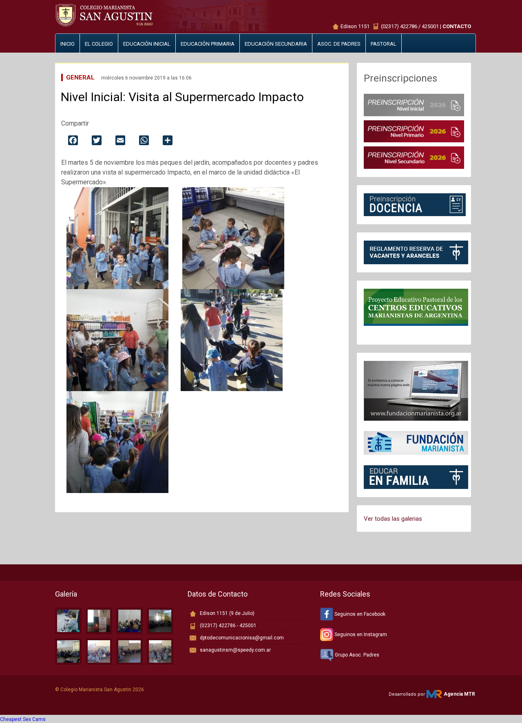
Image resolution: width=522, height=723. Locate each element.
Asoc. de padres (339, 44)
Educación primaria (207, 44)
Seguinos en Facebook (359, 614)
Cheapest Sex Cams (23, 719)
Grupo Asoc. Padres (356, 655)
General (80, 77)
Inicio (67, 44)
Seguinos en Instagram (360, 634)
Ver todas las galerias (393, 518)
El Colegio (99, 44)
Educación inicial (146, 44)
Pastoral (383, 44)
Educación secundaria (276, 44)
